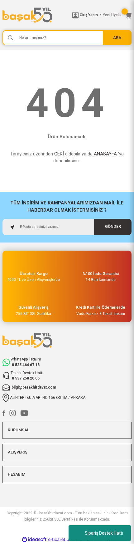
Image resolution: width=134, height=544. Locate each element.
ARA (117, 37)
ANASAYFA (105, 154)
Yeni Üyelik (112, 15)
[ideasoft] (34, 539)
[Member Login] (75, 15)
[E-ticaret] (66, 539)
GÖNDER (113, 226)
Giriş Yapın (89, 15)
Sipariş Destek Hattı (104, 533)
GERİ (59, 154)
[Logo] (34, 15)
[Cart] (128, 15)
